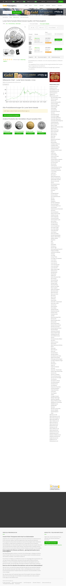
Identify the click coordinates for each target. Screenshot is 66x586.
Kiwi (52, 241)
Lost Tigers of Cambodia (56, 258)
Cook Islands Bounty (55, 168)
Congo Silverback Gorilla (56, 167)
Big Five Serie (54, 128)
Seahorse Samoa (54, 342)
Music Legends (54, 287)
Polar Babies (53, 308)
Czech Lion (53, 173)
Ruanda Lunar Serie (55, 326)
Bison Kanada (54, 134)
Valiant (52, 394)
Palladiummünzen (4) (54, 431)
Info (7, 23)
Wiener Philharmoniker (56, 400)
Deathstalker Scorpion (56, 179)
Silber (35, 5)
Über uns (43, 1)
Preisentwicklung (11, 23)
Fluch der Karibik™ (55, 204)
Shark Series (53, 343)
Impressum (17, 583)
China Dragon (54, 154)
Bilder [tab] (4, 23)
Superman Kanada (55, 366)
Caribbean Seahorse (55, 143)
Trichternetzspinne (55, 388)
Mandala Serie (54, 272)
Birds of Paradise (54, 131)
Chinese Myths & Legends (56, 159)
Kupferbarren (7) (53, 439)
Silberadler (53, 348)
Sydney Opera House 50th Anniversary (56, 372)
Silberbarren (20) (53, 414)
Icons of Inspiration (55, 225)
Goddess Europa (54, 215)
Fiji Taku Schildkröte (55, 202)
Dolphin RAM (54, 185)
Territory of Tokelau (55, 374)
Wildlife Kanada (6, 131)
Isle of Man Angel (55, 227)
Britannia (53, 137)
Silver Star (53, 351)
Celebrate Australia (55, 147)
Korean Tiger (54, 247)
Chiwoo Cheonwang (55, 160)
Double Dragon (54, 187)
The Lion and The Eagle (56, 377)
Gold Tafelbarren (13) (54, 89)
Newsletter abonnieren (51, 542)
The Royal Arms (54, 383)
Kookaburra (53, 246)
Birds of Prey (54, 133)
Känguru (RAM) (54, 238)
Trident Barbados (55, 390)
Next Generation (54, 290)
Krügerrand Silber (55, 250)
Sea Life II (53, 340)
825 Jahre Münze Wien (56, 97)
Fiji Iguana (53, 201)
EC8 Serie (53, 190)
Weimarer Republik (55, 399)
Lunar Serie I (53, 260)
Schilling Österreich (55, 334)
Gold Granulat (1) (53, 92)
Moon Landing (54, 281)
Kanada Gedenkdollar (19, 131)
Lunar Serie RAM (54, 266)
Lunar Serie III (54, 263)
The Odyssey (54, 379)
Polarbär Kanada (54, 309)
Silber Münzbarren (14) (55, 416)
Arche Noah (53, 108)
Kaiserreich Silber (55, 233)
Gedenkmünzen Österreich (57, 208)
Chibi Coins (53, 153)
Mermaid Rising (54, 280)
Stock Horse (53, 363)
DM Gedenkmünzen (55, 184)
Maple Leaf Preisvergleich (17, 582)
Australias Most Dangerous (57, 120)
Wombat (53, 407)
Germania (53, 210)
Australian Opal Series (56, 117)
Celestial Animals (55, 148)
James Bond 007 (54, 230)
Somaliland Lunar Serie (56, 355)
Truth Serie (53, 391)
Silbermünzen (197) (54, 95)
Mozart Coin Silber (55, 286)
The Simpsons (54, 385)
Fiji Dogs (53, 199)
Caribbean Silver (54, 145)
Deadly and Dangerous (56, 178)
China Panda (53, 157)
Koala (52, 243)
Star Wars (53, 362)
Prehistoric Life (54, 314)
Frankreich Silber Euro (56, 205)
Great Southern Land (55, 219)
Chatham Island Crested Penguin (56, 150)
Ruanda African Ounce (56, 325)
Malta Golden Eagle (55, 269)
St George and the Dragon (56, 359)
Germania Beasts (54, 212)
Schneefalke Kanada (55, 335)
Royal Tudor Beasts (55, 323)
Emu (52, 191)
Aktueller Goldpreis (37, 582)
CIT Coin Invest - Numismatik (54, 163)
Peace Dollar (53, 300)
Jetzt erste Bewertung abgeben (11, 115)
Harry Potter (53, 221)
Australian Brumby (55, 114)
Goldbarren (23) (53, 88)
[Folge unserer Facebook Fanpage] (3, 2)
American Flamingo (55, 105)
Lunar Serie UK (54, 267)
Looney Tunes (54, 256)
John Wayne (53, 232)
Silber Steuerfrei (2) (54, 424)
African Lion (53, 100)
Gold (30, 5)
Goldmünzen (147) (54, 86)
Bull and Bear (54, 142)
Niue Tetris (53, 295)
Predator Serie (54, 312)
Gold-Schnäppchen (27, 582)
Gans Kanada (54, 207)
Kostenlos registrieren (51, 1)
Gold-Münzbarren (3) (54, 91)
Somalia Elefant (54, 352)
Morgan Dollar (54, 283)
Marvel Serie (53, 278)
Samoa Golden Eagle (55, 332)
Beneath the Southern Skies (57, 126)
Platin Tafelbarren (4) (54, 428)
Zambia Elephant (54, 411)
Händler (48, 5)
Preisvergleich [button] (7, 133)
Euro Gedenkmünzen (55, 196)
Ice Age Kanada (54, 224)
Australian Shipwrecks (56, 119)
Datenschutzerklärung (46, 582)
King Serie (53, 239)
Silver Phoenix (54, 349)
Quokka (52, 315)
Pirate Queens (54, 306)
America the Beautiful (56, 102)
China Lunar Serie (55, 156)
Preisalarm (49, 34)
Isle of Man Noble (55, 229)
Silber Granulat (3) (54, 422)
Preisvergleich (16, 12)
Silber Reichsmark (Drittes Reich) (56, 345)
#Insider (60, 5)
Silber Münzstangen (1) (55, 417)
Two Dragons (54, 393)
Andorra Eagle (54, 106)
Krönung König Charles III (56, 249)
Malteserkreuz (54, 270)
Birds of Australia (55, 130)
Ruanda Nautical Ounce (56, 328)
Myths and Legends (55, 289)
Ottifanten (53, 298)
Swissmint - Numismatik (56, 369)
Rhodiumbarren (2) (54, 441)
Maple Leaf (39, 131)
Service (53, 5)
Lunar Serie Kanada (55, 264)
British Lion (53, 140)
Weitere (41, 5)
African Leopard (54, 99)
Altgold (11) (52, 94)
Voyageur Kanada (29, 131)
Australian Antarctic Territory (55, 112)
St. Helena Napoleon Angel (57, 360)
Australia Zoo (54, 109)
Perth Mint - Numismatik (56, 301)
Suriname (53, 368)
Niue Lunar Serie (54, 294)
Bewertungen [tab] (18, 23)
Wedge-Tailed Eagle (55, 397)
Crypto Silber (54, 171)
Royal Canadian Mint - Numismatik (56, 321)
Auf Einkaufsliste (59, 34)
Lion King (53, 255)
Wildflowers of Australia (56, 402)
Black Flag (53, 136)
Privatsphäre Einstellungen (8, 583)
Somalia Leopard (54, 354)
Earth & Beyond (54, 188)
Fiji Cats (52, 198)
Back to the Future (55, 123)
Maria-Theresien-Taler (56, 277)
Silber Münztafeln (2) (54, 419)
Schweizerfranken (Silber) (56, 338)
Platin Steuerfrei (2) (54, 430)
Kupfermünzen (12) (54, 438)
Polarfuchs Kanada (55, 311)
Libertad (53, 253)
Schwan (52, 337)
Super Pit (53, 365)
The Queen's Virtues (55, 380)
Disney (52, 182)
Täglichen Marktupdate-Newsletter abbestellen (53, 545)
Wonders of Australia (55, 408)
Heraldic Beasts (54, 222)
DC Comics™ (54, 174)
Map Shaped (53, 273)
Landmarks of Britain (55, 252)
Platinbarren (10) (53, 427)
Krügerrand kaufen (6, 582)
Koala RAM (53, 244)
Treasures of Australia (56, 386)
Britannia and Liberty (55, 139)
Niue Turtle (53, 297)
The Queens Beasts (55, 382)
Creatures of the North (56, 170)
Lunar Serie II (54, 261)
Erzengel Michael (54, 193)
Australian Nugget (55, 116)
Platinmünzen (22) (54, 425)
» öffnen (58, 39)
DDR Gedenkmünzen (55, 176)
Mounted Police (54, 284)
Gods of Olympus (54, 216)
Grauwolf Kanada (55, 218)
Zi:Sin (52, 413)
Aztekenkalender (54, 122)
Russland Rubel (54, 329)
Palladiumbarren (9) (54, 433)
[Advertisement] (56, 463)
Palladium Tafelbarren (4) (55, 434)
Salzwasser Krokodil (55, 331)
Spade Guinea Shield (55, 357)
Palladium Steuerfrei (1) (55, 436)
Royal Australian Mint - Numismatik (56, 318)
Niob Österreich (54, 292)
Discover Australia (55, 181)
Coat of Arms (54, 165)
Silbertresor (37, 38)
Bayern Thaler (54, 125)
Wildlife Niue (54, 405)
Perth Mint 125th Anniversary (55, 304)
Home (26, 5)
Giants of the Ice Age (55, 213)
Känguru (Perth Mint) (55, 236)
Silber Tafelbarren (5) (54, 420)
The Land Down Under (56, 376)
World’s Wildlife (54, 410)
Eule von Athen (54, 195)
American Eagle (54, 103)
